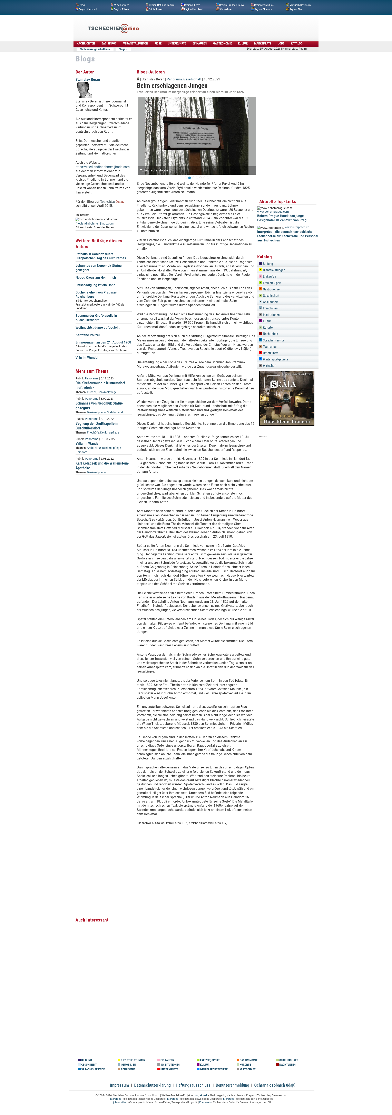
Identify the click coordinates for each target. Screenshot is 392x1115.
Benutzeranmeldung (232, 1085)
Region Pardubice (264, 5)
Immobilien (270, 308)
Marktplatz (262, 43)
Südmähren (225, 9)
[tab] (287, 263)
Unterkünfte (177, 43)
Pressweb (205, 1102)
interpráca (172, 1098)
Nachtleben (270, 334)
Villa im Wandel (87, 358)
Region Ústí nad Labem (162, 5)
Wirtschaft (269, 366)
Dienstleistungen (273, 270)
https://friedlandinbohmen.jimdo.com (103, 167)
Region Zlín (296, 9)
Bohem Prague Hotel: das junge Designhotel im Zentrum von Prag (281, 218)
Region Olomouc (263, 9)
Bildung (267, 264)
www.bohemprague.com (273, 211)
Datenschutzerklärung (152, 1085)
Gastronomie (222, 43)
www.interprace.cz (297, 227)
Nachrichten (86, 43)
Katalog (297, 43)
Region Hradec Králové (231, 5)
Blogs (122, 49)
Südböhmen (156, 9)
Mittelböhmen (121, 5)
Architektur (94, 448)
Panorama (91, 378)
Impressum (119, 1085)
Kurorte (267, 327)
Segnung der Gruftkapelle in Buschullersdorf (96, 318)
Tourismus (269, 347)
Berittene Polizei (88, 335)
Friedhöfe (93, 432)
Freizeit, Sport (271, 283)
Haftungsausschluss (193, 1085)
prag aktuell (200, 1095)
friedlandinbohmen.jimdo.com (95, 223)
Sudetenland (115, 412)
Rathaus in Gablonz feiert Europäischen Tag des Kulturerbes (101, 256)
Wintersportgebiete (275, 359)
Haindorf (81, 452)
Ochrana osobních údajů (274, 1085)
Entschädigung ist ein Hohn (95, 285)
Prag (82, 5)
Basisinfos (109, 43)
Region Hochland (193, 9)
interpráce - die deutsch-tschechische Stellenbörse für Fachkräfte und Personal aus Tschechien (287, 236)
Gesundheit (270, 302)
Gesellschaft (192, 79)
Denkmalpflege (107, 392)
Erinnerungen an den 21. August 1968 (103, 342)
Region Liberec (192, 5)
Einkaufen (200, 43)
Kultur (243, 43)
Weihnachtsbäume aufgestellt (97, 327)
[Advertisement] (207, 25)
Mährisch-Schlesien (300, 5)
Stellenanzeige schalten (94, 49)
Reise (158, 43)
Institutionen (271, 315)
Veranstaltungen (135, 43)
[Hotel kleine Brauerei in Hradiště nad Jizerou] (286, 425)
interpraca (228, 1098)
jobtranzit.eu (120, 1102)
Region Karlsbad (88, 9)
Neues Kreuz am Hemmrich (96, 277)
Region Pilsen (121, 9)
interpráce (115, 1098)
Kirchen (92, 392)
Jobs (281, 43)
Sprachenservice (273, 340)
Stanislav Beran (88, 79)
